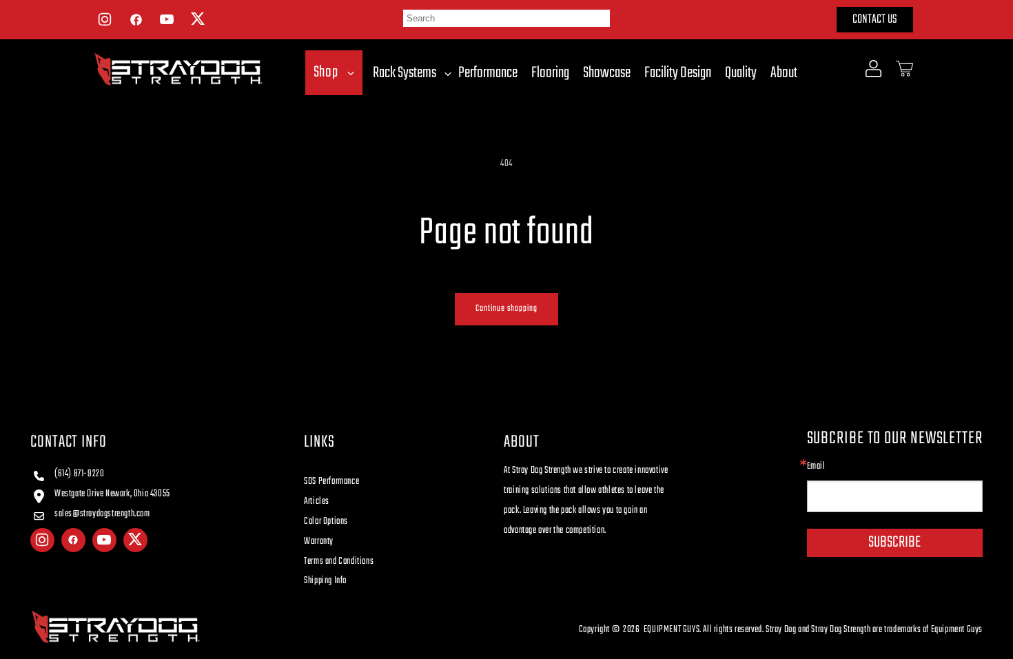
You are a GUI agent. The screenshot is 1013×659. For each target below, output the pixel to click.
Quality (741, 73)
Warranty (319, 541)
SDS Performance (331, 481)
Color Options (326, 521)
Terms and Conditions (339, 561)
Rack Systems (404, 73)
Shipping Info (325, 581)
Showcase (607, 73)
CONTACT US (874, 20)
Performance (488, 73)
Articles (316, 501)
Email (816, 466)
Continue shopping (506, 308)
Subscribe (894, 542)
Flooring (550, 73)
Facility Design (677, 73)
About (783, 73)
